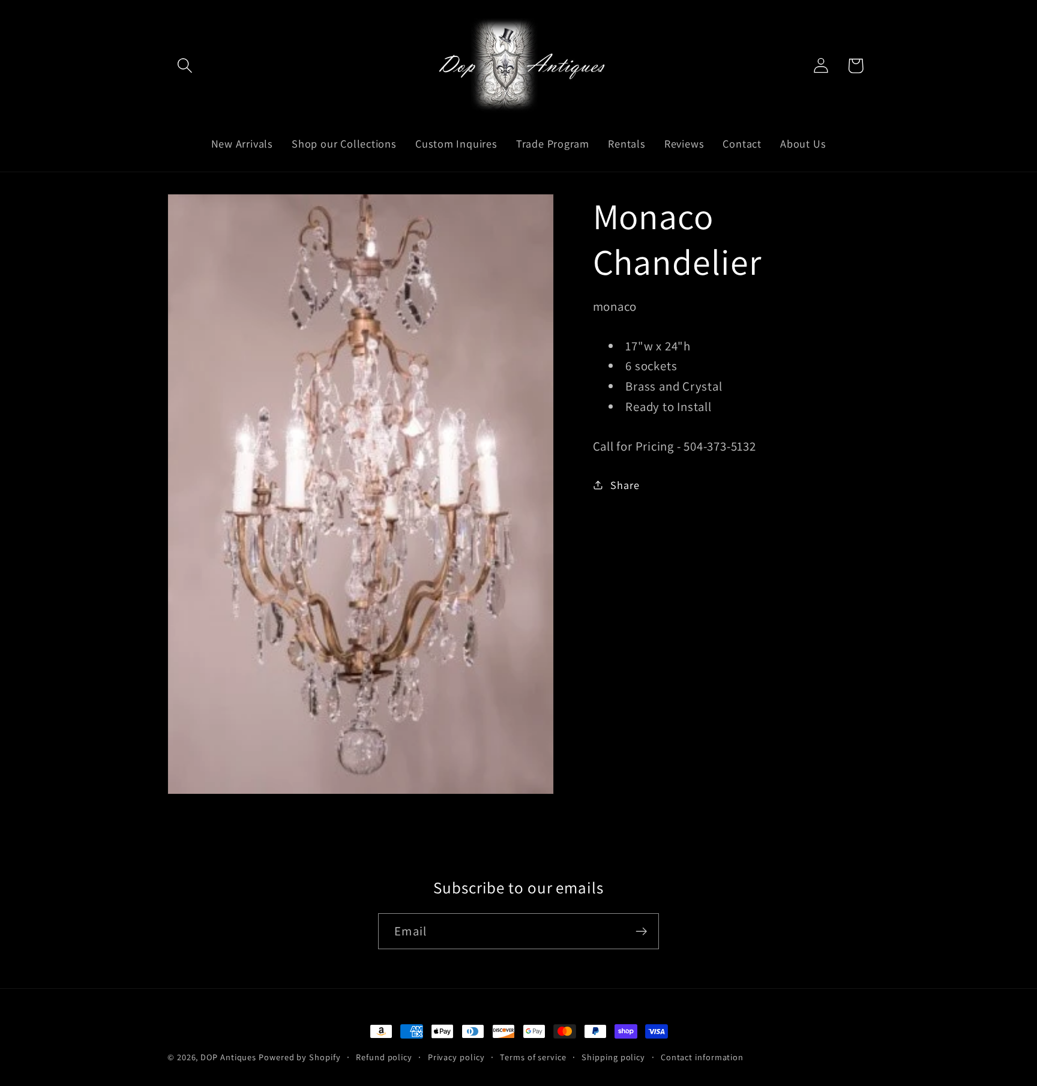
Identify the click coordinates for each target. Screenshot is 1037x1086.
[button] (184, 66)
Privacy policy (456, 1057)
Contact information (702, 1057)
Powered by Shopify (299, 1057)
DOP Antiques (228, 1057)
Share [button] (624, 484)
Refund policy (384, 1057)
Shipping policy (613, 1057)
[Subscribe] (641, 931)
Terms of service (533, 1057)
